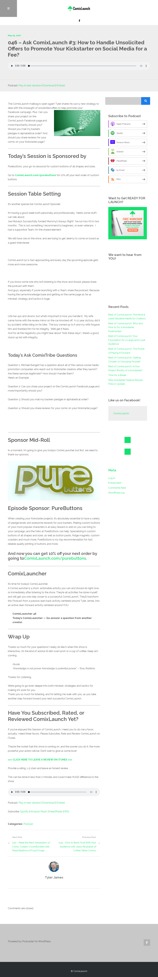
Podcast (28, 824)
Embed (60, 85)
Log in (111, 478)
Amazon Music (38, 811)
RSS (66, 811)
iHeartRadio (55, 811)
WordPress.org (116, 492)
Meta (112, 470)
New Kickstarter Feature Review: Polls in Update (125, 382)
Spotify (24, 811)
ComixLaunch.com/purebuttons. (55, 558)
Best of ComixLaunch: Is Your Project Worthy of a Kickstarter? (125, 368)
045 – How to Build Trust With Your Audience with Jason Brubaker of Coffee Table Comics (77, 846)
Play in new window (30, 85)
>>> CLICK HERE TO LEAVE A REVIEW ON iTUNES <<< (40, 759)
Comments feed (117, 487)
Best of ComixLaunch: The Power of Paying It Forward (126, 350)
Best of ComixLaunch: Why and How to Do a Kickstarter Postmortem (125, 327)
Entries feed (114, 482)
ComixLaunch (121, 413)
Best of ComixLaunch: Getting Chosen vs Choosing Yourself (124, 359)
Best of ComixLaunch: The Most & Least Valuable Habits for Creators (127, 316)
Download (49, 85)
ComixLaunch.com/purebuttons (35, 175)
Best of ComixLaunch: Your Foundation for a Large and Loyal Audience (126, 340)
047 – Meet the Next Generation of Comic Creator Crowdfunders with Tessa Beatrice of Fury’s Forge (31, 846)
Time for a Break (117, 375)
